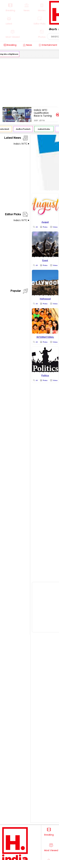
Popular (16, 291)
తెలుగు (53, 29)
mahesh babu (43, 129)
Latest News (12, 138)
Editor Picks (13, 214)
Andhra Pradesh (22, 129)
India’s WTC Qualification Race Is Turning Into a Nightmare (43, 113)
